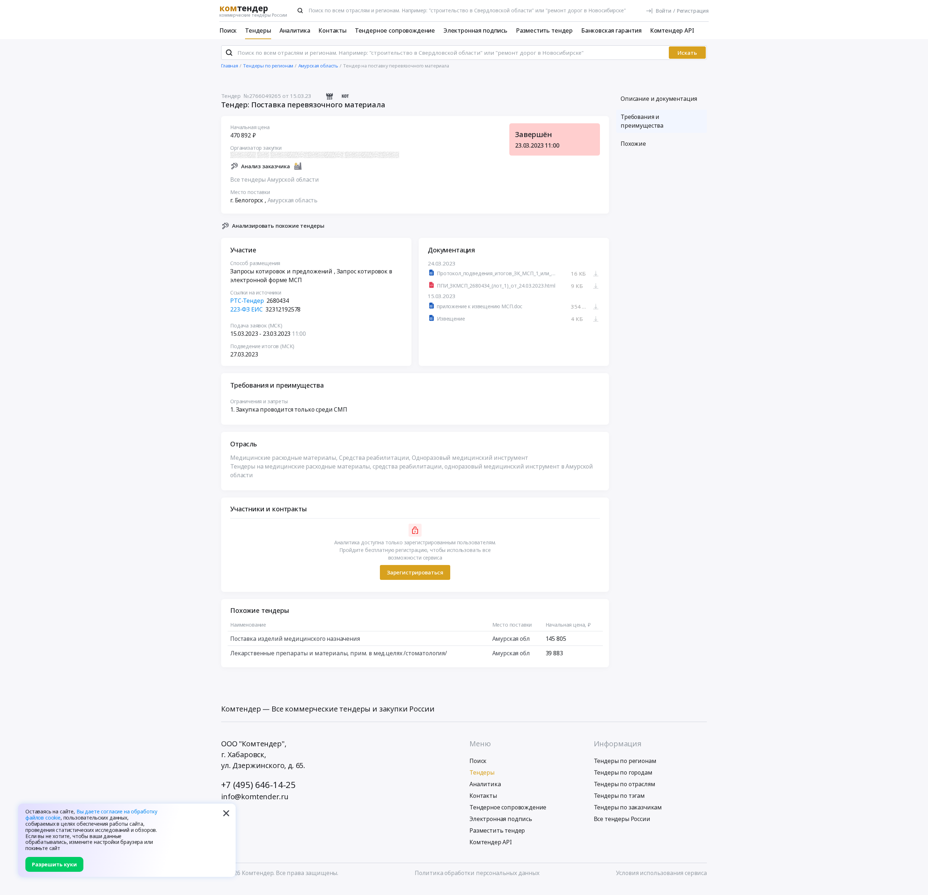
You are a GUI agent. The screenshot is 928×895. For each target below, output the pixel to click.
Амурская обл (511, 639)
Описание (659, 99)
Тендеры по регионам (625, 761)
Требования (642, 121)
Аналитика (294, 30)
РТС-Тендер (247, 301)
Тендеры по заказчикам (628, 807)
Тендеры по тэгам (619, 796)
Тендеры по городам (623, 772)
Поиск (228, 30)
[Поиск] (300, 10)
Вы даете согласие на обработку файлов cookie (91, 814)
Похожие (633, 144)
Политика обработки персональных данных (477, 873)
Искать (687, 52)
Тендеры (258, 30)
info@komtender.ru (255, 796)
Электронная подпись (475, 30)
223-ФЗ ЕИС (246, 309)
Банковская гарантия (611, 30)
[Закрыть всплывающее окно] (226, 813)
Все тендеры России (622, 819)
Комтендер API (672, 30)
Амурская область (293, 200)
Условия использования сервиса (661, 873)
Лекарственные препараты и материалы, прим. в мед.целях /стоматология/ (338, 653)
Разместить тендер (544, 30)
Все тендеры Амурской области (274, 179)
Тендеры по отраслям (624, 784)
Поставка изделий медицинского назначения (295, 639)
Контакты (332, 30)
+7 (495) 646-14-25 (258, 785)
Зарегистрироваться (415, 572)
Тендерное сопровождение (395, 30)
